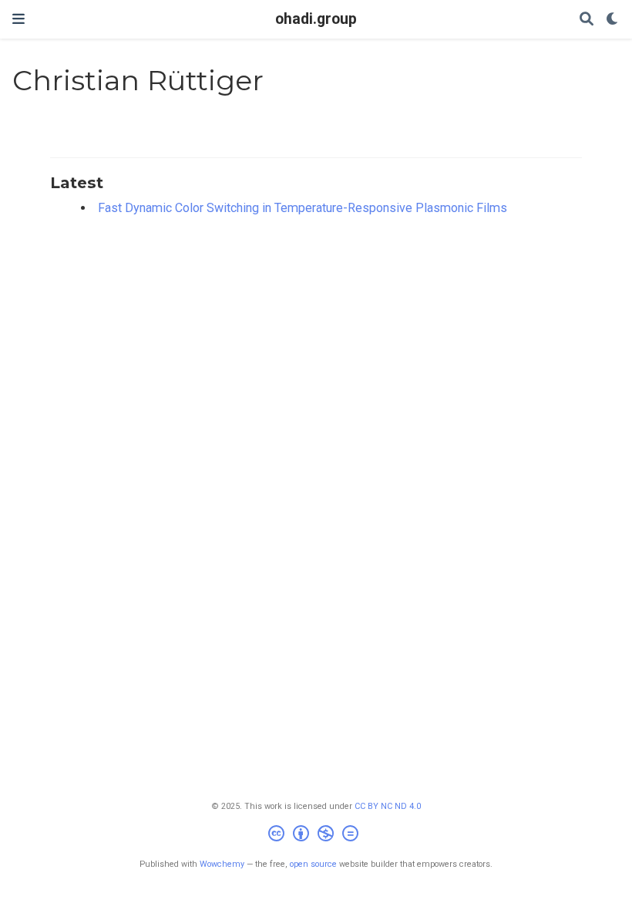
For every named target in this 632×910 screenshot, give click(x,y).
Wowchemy (222, 864)
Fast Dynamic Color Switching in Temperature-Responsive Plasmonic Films (302, 208)
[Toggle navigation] (18, 18)
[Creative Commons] (316, 835)
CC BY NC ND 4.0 (388, 806)
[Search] (586, 20)
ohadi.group (316, 19)
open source (313, 864)
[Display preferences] (613, 20)
